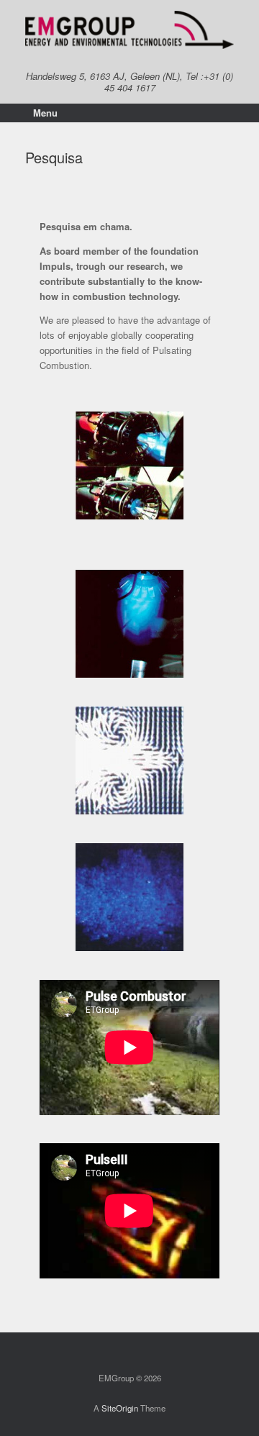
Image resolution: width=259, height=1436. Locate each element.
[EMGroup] (129, 30)
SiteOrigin (119, 1408)
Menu (45, 112)
